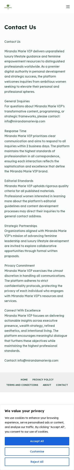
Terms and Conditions (22, 385)
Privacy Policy (43, 379)
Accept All (37, 441)
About (47, 385)
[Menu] (68, 6)
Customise (37, 451)
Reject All (37, 462)
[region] (37, 437)
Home (24, 379)
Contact (62, 385)
